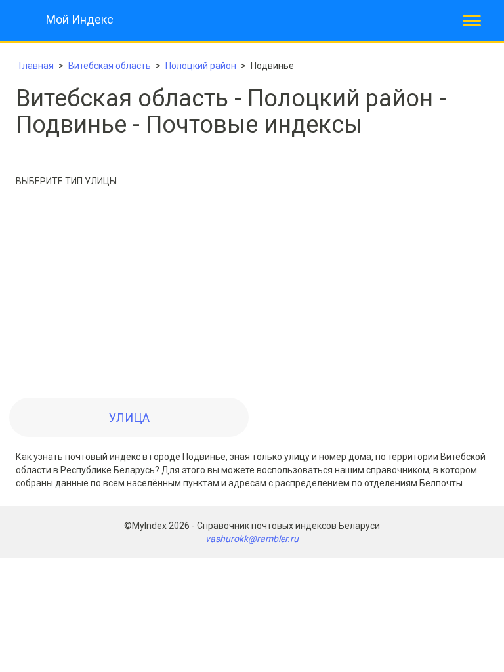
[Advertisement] (252, 296)
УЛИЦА (129, 418)
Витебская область (109, 65)
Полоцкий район (200, 65)
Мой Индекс (80, 19)
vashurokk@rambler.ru (252, 539)
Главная (36, 65)
